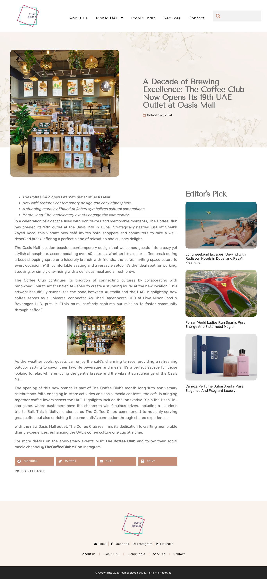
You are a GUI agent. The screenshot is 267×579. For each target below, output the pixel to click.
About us (78, 18)
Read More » (194, 267)
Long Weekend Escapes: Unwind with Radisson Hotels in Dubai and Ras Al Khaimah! (215, 258)
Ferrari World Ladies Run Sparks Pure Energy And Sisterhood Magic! (215, 324)
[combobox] (237, 16)
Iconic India (143, 18)
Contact (196, 18)
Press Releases (30, 471)
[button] (34, 461)
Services (172, 18)
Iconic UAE (107, 18)
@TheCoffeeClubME (59, 447)
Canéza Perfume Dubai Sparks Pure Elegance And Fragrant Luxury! (214, 388)
